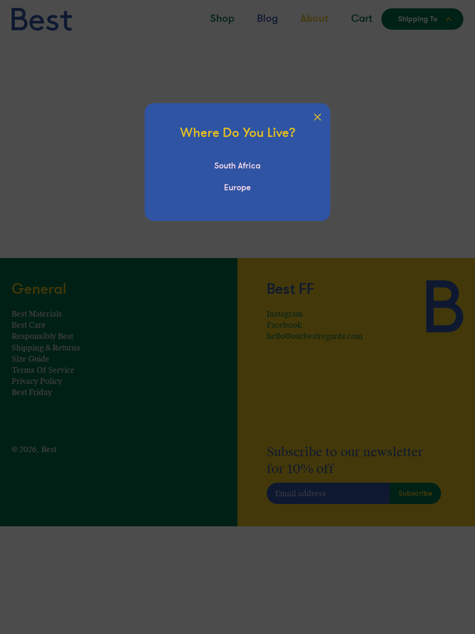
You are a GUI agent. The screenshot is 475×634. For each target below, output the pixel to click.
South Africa (237, 165)
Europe (237, 187)
